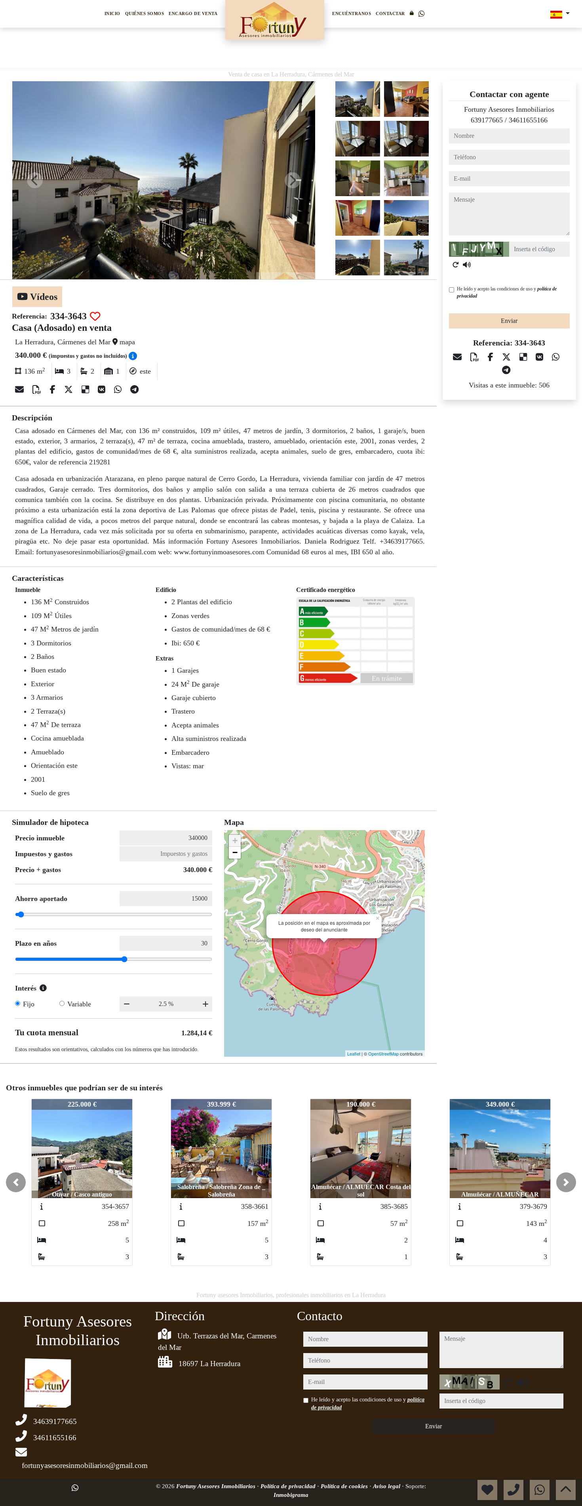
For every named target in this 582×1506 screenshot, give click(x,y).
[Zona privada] (412, 13)
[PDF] (38, 390)
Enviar (509, 320)
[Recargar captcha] (455, 265)
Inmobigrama (291, 1495)
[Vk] (103, 390)
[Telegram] (134, 390)
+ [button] (235, 841)
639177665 (487, 120)
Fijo (28, 1004)
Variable (79, 1004)
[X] (69, 390)
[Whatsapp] (421, 14)
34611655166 (528, 120)
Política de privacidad (289, 1486)
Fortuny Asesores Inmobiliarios (216, 1486)
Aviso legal (387, 1486)
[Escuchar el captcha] (466, 265)
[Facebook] (54, 390)
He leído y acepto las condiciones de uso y (507, 292)
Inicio (112, 13)
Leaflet (353, 1053)
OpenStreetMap (383, 1053)
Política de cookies (345, 1486)
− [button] (235, 852)
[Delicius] (86, 390)
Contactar (390, 13)
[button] (16, 1182)
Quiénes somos (144, 13)
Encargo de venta (193, 13)
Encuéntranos (351, 13)
